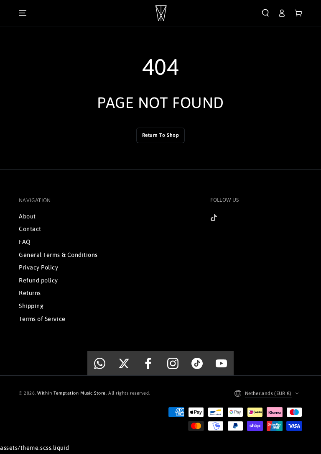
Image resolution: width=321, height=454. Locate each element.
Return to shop (160, 135)
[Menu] (22, 13)
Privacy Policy (39, 267)
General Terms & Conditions (58, 254)
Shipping (31, 306)
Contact (30, 229)
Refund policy (38, 280)
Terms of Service (42, 318)
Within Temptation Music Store (71, 392)
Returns (30, 293)
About (27, 216)
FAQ (25, 242)
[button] (265, 13)
